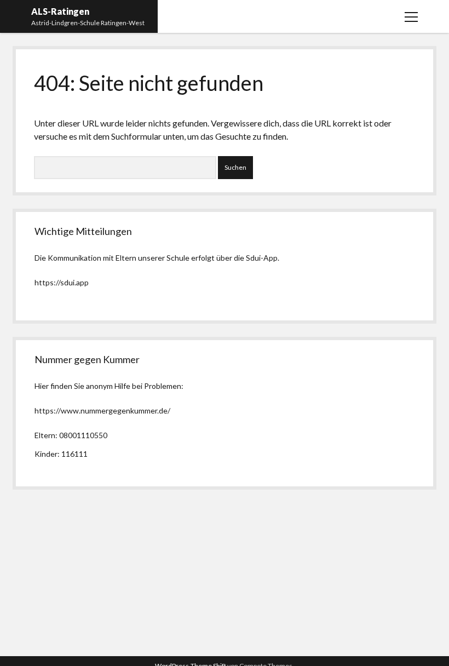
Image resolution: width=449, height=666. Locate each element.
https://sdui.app (61, 282)
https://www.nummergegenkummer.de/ (102, 410)
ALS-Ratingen (60, 11)
